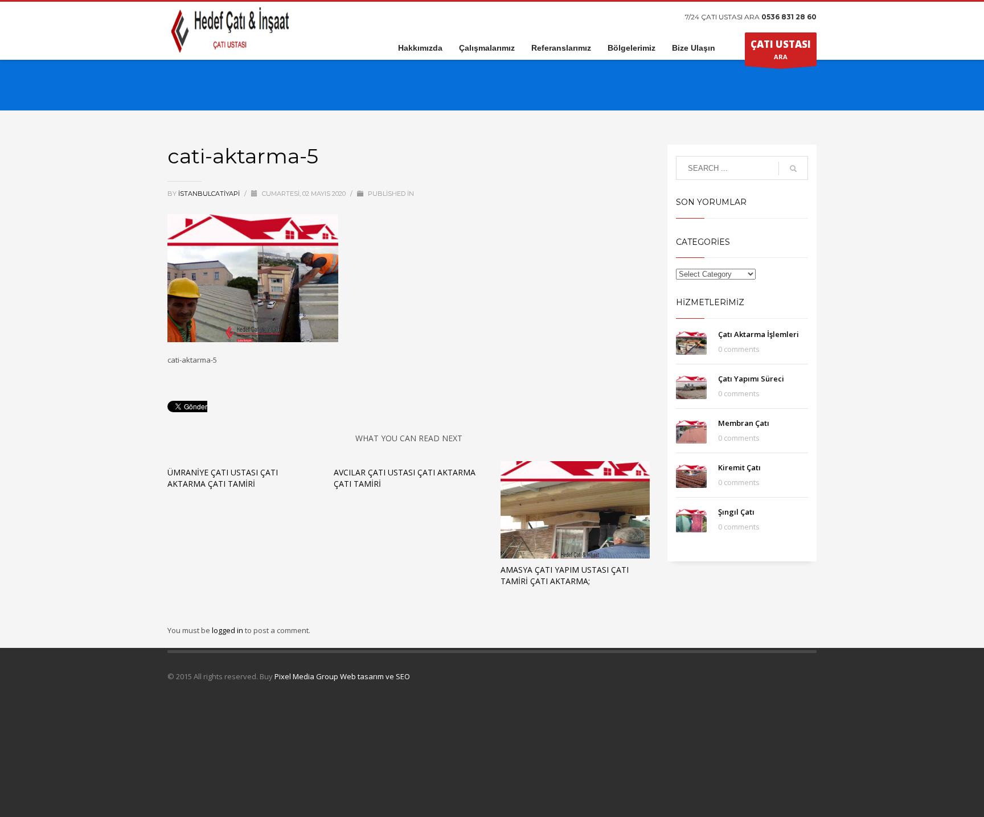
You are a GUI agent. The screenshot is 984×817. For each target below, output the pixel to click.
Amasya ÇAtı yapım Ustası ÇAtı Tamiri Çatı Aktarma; (565, 575)
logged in (228, 630)
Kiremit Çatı (739, 467)
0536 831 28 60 (789, 17)
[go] (793, 168)
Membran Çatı (743, 423)
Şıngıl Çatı (736, 512)
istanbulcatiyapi (209, 194)
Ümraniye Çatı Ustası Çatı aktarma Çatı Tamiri (222, 478)
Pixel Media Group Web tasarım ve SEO (342, 676)
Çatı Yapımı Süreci (751, 378)
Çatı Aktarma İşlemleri (758, 334)
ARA (781, 49)
